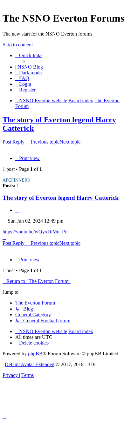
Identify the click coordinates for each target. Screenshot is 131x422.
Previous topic (45, 141)
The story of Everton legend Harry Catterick (61, 197)
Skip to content (18, 44)
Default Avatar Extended (29, 364)
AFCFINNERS (16, 180)
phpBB (35, 353)
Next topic (69, 141)
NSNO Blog (30, 67)
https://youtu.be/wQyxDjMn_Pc (35, 231)
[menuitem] (22, 78)
